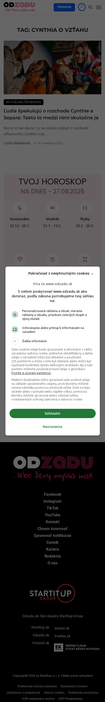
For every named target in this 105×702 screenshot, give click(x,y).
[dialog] (52, 351)
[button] (52, 341)
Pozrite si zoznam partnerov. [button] (31, 373)
